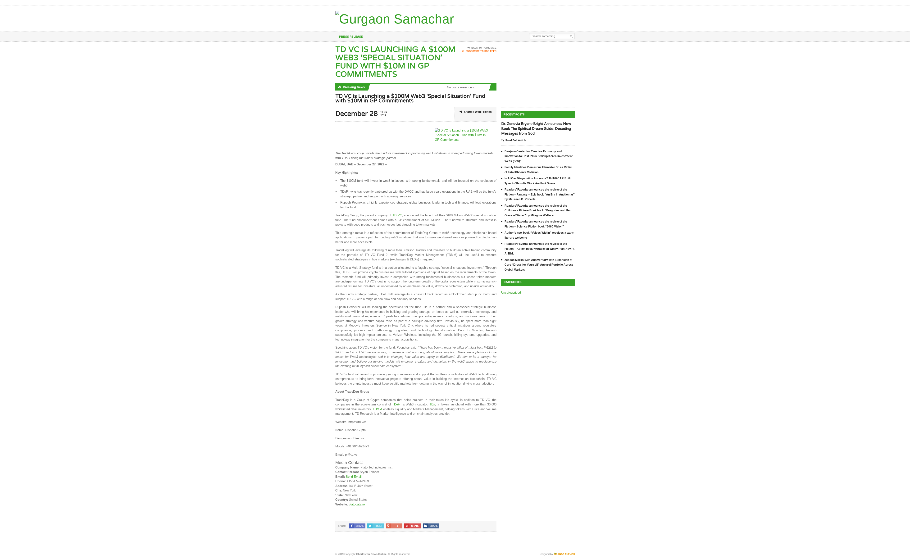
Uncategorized (511, 292)
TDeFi (396, 404)
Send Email (354, 476)
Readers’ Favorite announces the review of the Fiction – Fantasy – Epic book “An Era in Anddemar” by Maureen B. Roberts (540, 194)
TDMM (377, 409)
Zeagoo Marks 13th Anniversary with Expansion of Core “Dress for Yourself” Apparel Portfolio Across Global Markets (539, 264)
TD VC (397, 215)
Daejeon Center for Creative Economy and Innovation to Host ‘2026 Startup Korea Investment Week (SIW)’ (539, 156)
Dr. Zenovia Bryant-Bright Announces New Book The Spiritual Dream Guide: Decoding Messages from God (536, 129)
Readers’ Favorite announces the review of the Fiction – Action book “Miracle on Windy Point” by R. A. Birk (539, 248)
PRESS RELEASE (351, 36)
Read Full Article (515, 140)
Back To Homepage (483, 47)
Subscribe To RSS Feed (481, 51)
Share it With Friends (478, 112)
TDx (432, 404)
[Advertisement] (519, 17)
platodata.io (357, 504)
